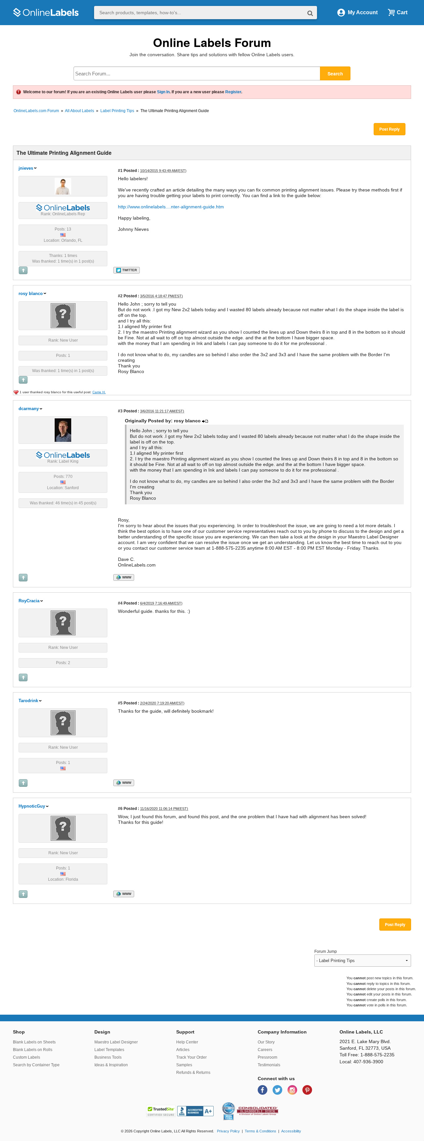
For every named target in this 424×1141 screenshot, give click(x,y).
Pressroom (267, 1057)
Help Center (187, 1042)
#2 (120, 296)
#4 (120, 603)
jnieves (26, 168)
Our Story (266, 1042)
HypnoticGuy (32, 806)
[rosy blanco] (63, 315)
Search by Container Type (36, 1065)
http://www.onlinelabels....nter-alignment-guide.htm (171, 206)
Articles (182, 1050)
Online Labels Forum (212, 42)
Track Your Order (191, 1057)
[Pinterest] (307, 1089)
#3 (120, 411)
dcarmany (29, 408)
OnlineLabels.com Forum (36, 110)
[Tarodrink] (63, 722)
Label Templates (109, 1050)
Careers (265, 1050)
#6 (120, 808)
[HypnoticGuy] (63, 828)
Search (335, 73)
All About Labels (79, 110)
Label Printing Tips (117, 110)
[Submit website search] (310, 12)
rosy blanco (31, 293)
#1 (120, 170)
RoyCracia (29, 600)
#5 (120, 703)
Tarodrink (28, 700)
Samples (184, 1065)
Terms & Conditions (260, 1131)
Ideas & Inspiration (111, 1065)
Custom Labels (26, 1057)
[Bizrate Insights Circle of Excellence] (233, 1103)
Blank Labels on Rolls (32, 1050)
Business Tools (108, 1057)
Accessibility (291, 1131)
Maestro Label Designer (116, 1042)
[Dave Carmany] (63, 430)
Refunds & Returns (193, 1073)
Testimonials (269, 1065)
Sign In (163, 92)
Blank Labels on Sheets (34, 1042)
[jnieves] (63, 186)
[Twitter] (278, 1089)
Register (233, 92)
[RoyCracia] (63, 622)
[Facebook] (263, 1089)
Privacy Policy (228, 1131)
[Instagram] (293, 1089)
